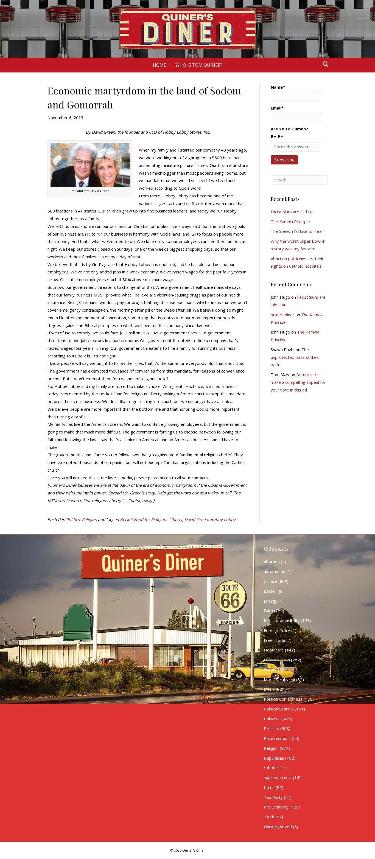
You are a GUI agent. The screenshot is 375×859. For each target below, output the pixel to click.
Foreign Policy (277, 630)
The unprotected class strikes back (295, 357)
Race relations (277, 738)
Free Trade (274, 640)
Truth (269, 816)
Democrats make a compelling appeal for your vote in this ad (298, 382)
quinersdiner (282, 314)
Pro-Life (271, 728)
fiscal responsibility (282, 620)
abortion (272, 561)
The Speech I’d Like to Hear (297, 231)
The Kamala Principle (290, 221)
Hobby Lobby (223, 519)
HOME (159, 65)
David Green (196, 519)
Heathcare (274, 650)
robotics (271, 767)
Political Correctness (283, 699)
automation (274, 571)
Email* (277, 108)
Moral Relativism (279, 679)
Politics (73, 519)
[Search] (324, 64)
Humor (270, 669)
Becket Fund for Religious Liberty (151, 519)
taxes (269, 787)
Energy (270, 601)
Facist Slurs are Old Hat (293, 211)
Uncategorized (278, 826)
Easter (270, 591)
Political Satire (277, 709)
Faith (268, 610)
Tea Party (273, 797)
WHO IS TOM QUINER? (198, 65)
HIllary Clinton (277, 659)
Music (269, 689)
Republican (274, 758)
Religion (89, 519)
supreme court (278, 777)
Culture (270, 581)
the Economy (276, 807)
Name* (278, 87)
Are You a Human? (289, 132)
